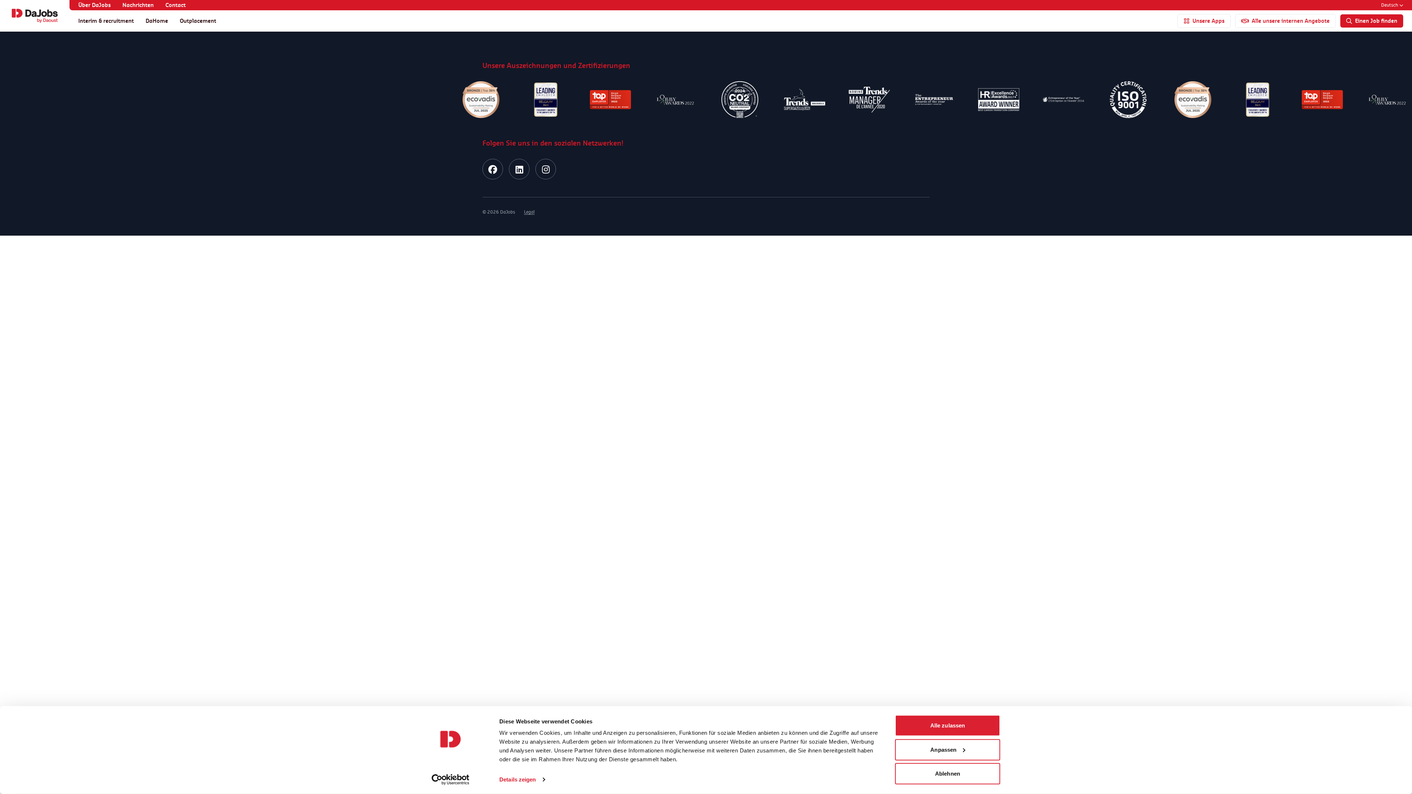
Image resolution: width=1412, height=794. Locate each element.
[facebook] (492, 169)
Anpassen (943, 749)
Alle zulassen (947, 725)
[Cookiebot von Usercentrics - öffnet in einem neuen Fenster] (450, 779)
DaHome (157, 21)
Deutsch (1389, 5)
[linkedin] (519, 169)
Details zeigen (517, 779)
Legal (529, 212)
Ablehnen (947, 773)
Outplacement (198, 21)
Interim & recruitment (106, 21)
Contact (175, 5)
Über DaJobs (94, 5)
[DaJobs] (35, 16)
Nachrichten (138, 5)
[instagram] (545, 169)
